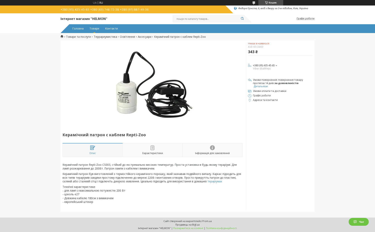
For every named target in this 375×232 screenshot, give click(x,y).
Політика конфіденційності (221, 228)
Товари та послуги (78, 37)
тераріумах (214, 181)
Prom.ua (207, 221)
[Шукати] (242, 18)
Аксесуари (144, 37)
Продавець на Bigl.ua (187, 224)
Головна (78, 28)
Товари (94, 28)
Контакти (111, 28)
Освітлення (127, 37)
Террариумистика (105, 37)
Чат (361, 221)
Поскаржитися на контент (188, 228)
